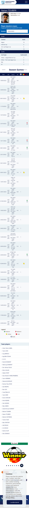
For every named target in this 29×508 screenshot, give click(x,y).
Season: (3, 31)
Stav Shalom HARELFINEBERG (10, 375)
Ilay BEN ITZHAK (6, 356)
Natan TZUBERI (6, 414)
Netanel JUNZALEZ (7, 381)
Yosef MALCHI (6, 392)
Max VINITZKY (6, 422)
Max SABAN (5, 406)
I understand (14, 502)
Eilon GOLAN (5, 370)
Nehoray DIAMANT (7, 364)
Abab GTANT (5, 373)
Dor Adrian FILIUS (7, 367)
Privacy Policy (10, 498)
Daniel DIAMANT (6, 362)
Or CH (4, 359)
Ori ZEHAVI (5, 428)
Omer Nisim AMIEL (7, 348)
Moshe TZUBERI (6, 411)
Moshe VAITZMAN (7, 417)
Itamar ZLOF (5, 431)
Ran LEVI (4, 389)
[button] (26, 2)
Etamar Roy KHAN (7, 384)
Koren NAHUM (6, 397)
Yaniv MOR (5, 395)
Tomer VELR (5, 420)
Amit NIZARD (5, 400)
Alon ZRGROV (6, 433)
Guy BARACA (5, 353)
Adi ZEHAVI (5, 425)
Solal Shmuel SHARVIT (8, 409)
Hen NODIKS (5, 403)
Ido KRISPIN (5, 386)
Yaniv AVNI (5, 351)
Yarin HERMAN (6, 378)
